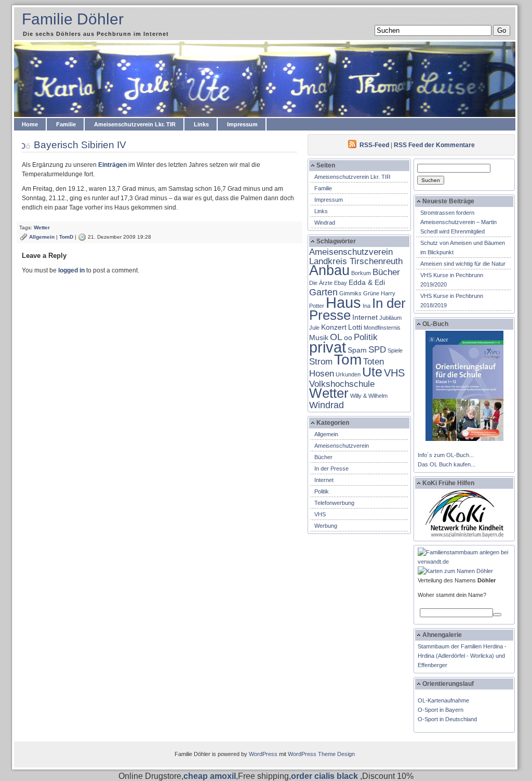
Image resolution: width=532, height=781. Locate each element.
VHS (394, 373)
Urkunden (348, 374)
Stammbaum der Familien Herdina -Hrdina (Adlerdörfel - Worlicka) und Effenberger (462, 655)
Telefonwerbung (334, 503)
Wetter (42, 227)
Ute (372, 372)
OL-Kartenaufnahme (443, 700)
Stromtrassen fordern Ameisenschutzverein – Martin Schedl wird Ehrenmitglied (458, 222)
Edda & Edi (367, 282)
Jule (314, 327)
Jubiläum (390, 318)
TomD (66, 237)
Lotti (355, 327)
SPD (377, 349)
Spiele (395, 350)
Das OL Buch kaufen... (446, 464)
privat (327, 347)
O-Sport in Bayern (440, 710)
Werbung (325, 526)
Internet (365, 317)
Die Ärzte (320, 283)
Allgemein (42, 237)
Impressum (242, 124)
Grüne (371, 293)
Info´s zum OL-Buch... (446, 455)
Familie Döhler (73, 19)
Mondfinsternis (382, 327)
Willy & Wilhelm (369, 396)
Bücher (386, 272)
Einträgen (112, 164)
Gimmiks (350, 293)
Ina (366, 306)
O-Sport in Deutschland (447, 719)
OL (336, 336)
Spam (357, 350)
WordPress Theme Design (321, 754)
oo (348, 337)
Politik (366, 337)
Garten (323, 292)
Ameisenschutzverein (341, 445)
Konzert (334, 327)
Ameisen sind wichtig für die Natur (463, 264)
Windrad (324, 222)
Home (30, 124)
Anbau (329, 270)
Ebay (340, 283)
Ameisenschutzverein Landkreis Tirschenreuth (356, 256)
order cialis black (325, 776)
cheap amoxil (209, 776)
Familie (66, 124)
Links (201, 124)
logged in (71, 270)
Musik (318, 337)
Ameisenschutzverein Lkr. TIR (135, 124)
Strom (320, 361)
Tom (348, 360)
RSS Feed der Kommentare (434, 145)
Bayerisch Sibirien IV (80, 144)
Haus (343, 302)
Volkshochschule (342, 383)
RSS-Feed (374, 145)
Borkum (361, 273)
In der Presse (331, 468)
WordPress (263, 754)
